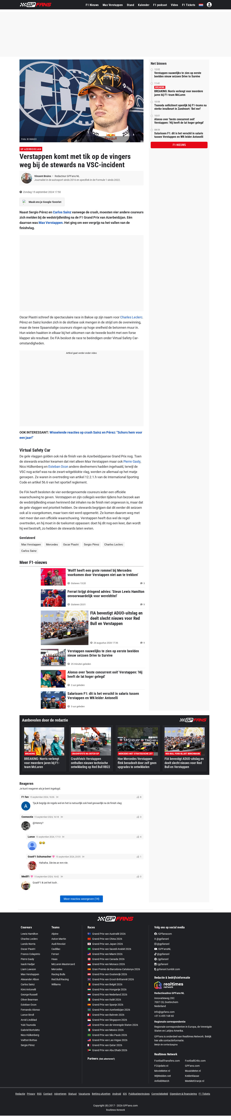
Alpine (54, 933)
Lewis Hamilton (29, 933)
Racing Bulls (58, 974)
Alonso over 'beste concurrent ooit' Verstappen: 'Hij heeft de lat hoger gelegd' (179, 121)
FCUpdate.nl (161, 1065)
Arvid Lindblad (29, 1019)
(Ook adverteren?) (107, 1059)
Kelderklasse (192, 1075)
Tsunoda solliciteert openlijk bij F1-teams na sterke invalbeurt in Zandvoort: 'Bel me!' (180, 107)
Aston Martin (58, 938)
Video (174, 5)
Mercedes (52, 544)
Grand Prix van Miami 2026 (107, 954)
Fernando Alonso (30, 1009)
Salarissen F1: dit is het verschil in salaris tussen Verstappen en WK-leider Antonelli (178, 135)
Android (116, 1093)
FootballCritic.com (195, 1060)
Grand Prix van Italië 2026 (106, 999)
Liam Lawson (28, 969)
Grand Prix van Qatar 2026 (107, 1045)
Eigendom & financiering (183, 1093)
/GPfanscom (164, 933)
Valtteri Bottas (29, 1040)
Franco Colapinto (30, 954)
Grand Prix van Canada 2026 (108, 959)
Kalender (143, 5)
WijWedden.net (162, 1075)
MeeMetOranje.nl (194, 1081)
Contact (47, 1093)
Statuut (72, 1093)
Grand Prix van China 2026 (107, 938)
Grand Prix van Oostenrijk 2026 (109, 974)
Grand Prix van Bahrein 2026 (108, 1014)
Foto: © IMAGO (29, 139)
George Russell (29, 994)
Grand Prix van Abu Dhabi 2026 (109, 1050)
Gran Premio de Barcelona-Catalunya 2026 (116, 969)
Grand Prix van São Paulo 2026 (109, 1035)
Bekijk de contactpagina (166, 1044)
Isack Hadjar (28, 964)
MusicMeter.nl (193, 1070)
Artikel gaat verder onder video (81, 353)
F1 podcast (160, 5)
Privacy (31, 1093)
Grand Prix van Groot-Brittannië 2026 (113, 979)
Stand (130, 5)
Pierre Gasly (131, 461)
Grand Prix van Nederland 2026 (109, 994)
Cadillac (55, 949)
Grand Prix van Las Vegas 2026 (109, 1040)
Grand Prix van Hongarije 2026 (109, 989)
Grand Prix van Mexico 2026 (108, 1030)
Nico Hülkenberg (30, 1035)
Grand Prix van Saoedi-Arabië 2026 (111, 949)
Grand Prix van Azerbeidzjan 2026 (111, 1009)
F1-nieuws (179, 145)
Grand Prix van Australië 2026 (109, 933)
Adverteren (60, 1093)
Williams (56, 984)
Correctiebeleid (159, 1093)
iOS (125, 1093)
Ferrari (55, 954)
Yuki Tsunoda (28, 1024)
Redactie (20, 1093)
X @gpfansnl (161, 938)
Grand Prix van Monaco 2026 (108, 964)
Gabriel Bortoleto (30, 1030)
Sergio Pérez (91, 544)
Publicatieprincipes (139, 1093)
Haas (54, 959)
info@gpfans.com (164, 1011)
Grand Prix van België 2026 (107, 984)
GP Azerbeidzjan (31, 149)
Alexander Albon (30, 979)
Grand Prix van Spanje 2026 (107, 1004)
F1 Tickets (188, 5)
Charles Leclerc (131, 317)
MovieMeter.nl (162, 1070)
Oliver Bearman (29, 999)
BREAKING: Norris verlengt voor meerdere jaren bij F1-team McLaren (178, 92)
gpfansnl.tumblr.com (168, 969)
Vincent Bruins (43, 176)
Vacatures (84, 1093)
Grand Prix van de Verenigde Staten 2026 (115, 1024)
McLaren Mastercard (63, 964)
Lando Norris (28, 943)
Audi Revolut (58, 943)
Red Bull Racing (60, 979)
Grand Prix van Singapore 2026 (109, 1019)
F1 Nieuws (92, 5)
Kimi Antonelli (28, 989)
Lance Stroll (27, 1014)
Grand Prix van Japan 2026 (107, 943)
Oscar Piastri (71, 544)
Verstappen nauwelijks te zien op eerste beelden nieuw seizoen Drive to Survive (177, 74)
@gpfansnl (162, 943)
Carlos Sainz (62, 212)
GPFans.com (192, 1065)
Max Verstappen (113, 5)
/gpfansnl (162, 959)
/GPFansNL (164, 949)
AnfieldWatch (161, 1081)
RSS (39, 1093)
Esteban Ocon (58, 466)
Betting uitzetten (101, 1093)
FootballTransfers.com (167, 1060)
